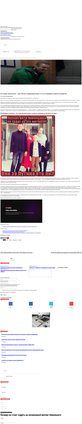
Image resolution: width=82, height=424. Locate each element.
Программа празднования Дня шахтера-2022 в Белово (14, 355)
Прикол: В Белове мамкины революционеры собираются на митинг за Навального (20, 226)
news (2, 418)
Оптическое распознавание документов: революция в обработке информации (19, 334)
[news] (5, 259)
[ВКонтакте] (1, 238)
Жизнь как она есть (10, 58)
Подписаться (71, 302)
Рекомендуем (9, 412)
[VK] (2, 245)
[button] (81, 41)
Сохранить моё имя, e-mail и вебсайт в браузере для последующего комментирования (19, 290)
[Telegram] (69, 44)
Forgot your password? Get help (6, 32)
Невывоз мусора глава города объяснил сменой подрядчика (15, 230)
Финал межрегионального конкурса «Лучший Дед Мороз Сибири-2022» (17, 344)
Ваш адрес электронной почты (18, 36)
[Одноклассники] (4, 238)
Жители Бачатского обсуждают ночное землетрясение (14, 231)
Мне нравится (10, 302)
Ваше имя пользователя (16, 28)
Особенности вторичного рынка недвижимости (11, 267)
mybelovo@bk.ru (9, 376)
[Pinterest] (8, 238)
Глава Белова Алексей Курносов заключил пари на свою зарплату (13, 271)
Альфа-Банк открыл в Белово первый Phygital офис (13, 339)
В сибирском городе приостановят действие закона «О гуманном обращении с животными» (22, 232)
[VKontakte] (71, 44)
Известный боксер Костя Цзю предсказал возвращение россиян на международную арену (22, 350)
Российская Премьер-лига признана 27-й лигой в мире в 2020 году (66, 252)
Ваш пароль (14, 29)
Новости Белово (3, 58)
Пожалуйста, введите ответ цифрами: (8, 292)
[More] (20, 88)
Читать (30, 302)
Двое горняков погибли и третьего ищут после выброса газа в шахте (16, 252)
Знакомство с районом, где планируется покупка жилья (42, 267)
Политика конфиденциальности (7, 33)
